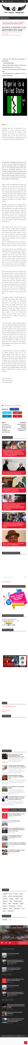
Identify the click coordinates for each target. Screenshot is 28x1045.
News (9, 903)
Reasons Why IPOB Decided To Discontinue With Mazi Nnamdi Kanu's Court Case (16, 830)
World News (21, 22)
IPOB (10, 901)
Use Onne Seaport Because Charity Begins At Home (15, 836)
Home (4, 22)
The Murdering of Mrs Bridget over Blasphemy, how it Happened (17, 766)
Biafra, (8, 35)
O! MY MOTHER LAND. (8, 63)
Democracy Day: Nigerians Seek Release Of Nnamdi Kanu (16, 814)
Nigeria (21, 903)
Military (4, 903)
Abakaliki (5, 893)
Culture (4, 896)
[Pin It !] (17, 416)
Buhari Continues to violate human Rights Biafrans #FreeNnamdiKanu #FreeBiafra (16, 756)
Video (4, 911)
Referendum (17, 908)
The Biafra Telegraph (6, 1036)
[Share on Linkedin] (7, 416)
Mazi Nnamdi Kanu (18, 901)
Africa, (5, 35)
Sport (23, 908)
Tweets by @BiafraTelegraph (9, 706)
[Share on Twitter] (7, 412)
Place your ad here (6, 710)
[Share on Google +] (17, 412)
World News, (18, 35)
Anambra (16, 893)
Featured (16, 22)
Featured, (12, 35)
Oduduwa (19, 906)
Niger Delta (15, 903)
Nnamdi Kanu (12, 906)
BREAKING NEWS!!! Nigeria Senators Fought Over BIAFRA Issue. (16, 777)
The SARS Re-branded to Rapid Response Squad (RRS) (16, 850)
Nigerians (5, 906)
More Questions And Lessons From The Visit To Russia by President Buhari (13, 472)
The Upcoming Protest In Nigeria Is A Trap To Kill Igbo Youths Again (17, 843)
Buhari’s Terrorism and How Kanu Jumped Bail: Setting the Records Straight (16, 1006)
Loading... (4, 711)
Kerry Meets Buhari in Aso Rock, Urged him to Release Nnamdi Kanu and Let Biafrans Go (16, 798)
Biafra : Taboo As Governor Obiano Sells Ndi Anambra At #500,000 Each (13, 544)
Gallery (17, 898)
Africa (7, 22)
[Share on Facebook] (14, 409)
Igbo (22, 898)
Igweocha (5, 901)
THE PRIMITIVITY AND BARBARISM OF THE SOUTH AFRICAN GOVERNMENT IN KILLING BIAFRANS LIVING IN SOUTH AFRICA (13, 525)
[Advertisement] (14, 47)
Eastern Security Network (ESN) (15, 896)
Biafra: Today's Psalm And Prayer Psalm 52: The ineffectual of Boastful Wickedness (15, 1020)
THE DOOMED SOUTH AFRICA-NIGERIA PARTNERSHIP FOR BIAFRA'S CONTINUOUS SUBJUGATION (13, 490)
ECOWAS (5, 898)
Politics (10, 908)
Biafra (11, 22)
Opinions (5, 908)
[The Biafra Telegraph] (14, 9)
